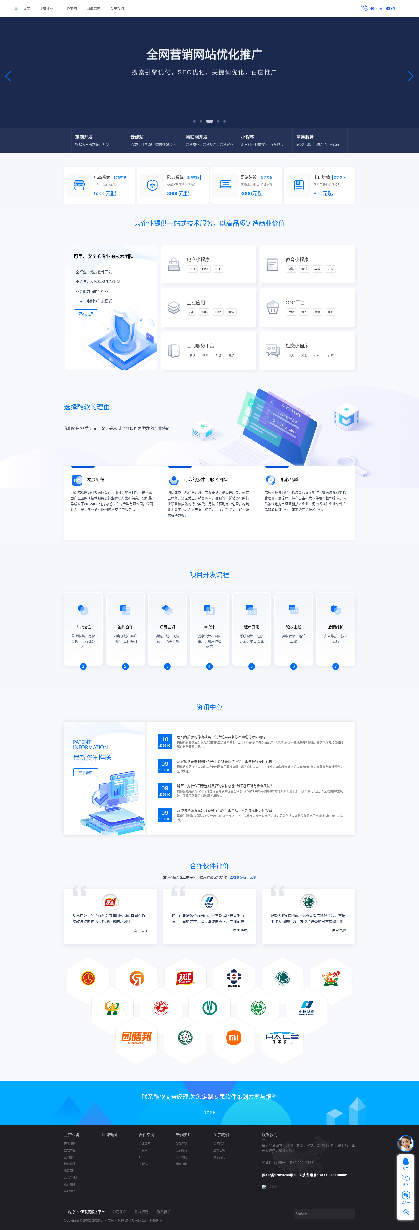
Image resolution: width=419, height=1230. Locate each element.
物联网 (68, 1170)
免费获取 (209, 1112)
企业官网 (144, 1143)
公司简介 (219, 1143)
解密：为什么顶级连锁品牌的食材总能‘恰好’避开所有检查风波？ (225, 785)
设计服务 (70, 1184)
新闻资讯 (93, 8)
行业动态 (182, 1157)
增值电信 (70, 1164)
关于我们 (117, 8)
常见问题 (182, 1164)
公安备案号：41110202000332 (323, 1174)
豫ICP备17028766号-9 (279, 1174)
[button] (194, 121)
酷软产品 (70, 1150)
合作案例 (70, 8)
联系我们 (219, 1157)
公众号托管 (71, 1177)
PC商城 (144, 1164)
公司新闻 (109, 1134)
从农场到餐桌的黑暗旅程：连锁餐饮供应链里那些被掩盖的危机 (224, 761)
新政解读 (182, 1143)
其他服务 (70, 1191)
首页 (26, 8)
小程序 (143, 1150)
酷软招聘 (219, 1150)
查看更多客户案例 (243, 877)
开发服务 (70, 1143)
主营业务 (46, 8)
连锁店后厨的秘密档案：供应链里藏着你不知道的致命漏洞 (221, 736)
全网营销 (70, 1157)
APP (142, 1157)
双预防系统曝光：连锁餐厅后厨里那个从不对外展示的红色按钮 (224, 810)
